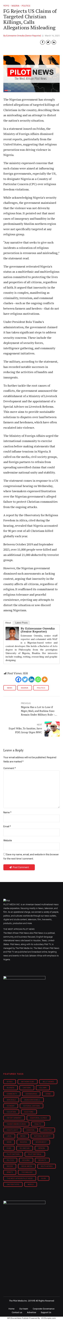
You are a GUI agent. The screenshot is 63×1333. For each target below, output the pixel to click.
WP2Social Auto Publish (18, 1318)
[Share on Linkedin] (54, 42)
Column (42, 1088)
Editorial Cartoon (31, 1106)
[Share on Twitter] (48, 42)
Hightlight (12, 1130)
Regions (26, 1160)
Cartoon (27, 1088)
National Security (42, 1136)
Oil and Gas (24, 1148)
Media (22, 1136)
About (8, 622)
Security (42, 1160)
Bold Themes (48, 1082)
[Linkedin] (31, 679)
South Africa (46, 1166)
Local (9, 1136)
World (30, 1184)
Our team (23, 1308)
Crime (48, 1094)
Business (10, 1088)
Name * (7, 812)
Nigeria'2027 (41, 1142)
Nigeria (24, 688)
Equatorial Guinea (38, 1118)
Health (37, 1124)
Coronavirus (31, 1094)
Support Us (46, 1312)
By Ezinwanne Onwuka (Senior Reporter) (22, 35)
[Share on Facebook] (42, 42)
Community (12, 1094)
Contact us (17, 1312)
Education (11, 1112)
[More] (45, 679)
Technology (27, 1172)
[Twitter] (25, 679)
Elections (28, 1112)
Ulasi (43, 1178)
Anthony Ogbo (27, 1082)
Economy (11, 1106)
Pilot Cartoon (13, 1154)
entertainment (14, 1118)
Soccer (10, 1166)
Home (11, 1308)
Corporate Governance (43, 1308)
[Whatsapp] (38, 679)
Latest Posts (21, 622)
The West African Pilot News (20, 1178)
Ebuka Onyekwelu (32, 1100)
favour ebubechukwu (16, 1124)
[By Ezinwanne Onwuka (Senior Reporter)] (12, 639)
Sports (10, 1172)
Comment (9, 768)
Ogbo (9, 1148)
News (9, 688)
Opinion (41, 1148)
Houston (30, 1130)
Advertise (31, 1312)
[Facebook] (18, 679)
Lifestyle (47, 1130)
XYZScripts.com (48, 1318)
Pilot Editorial (34, 1154)
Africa (9, 1082)
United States (13, 1184)
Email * (7, 826)
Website (7, 840)
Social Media (26, 1166)
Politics (41, 688)
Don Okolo (11, 1100)
